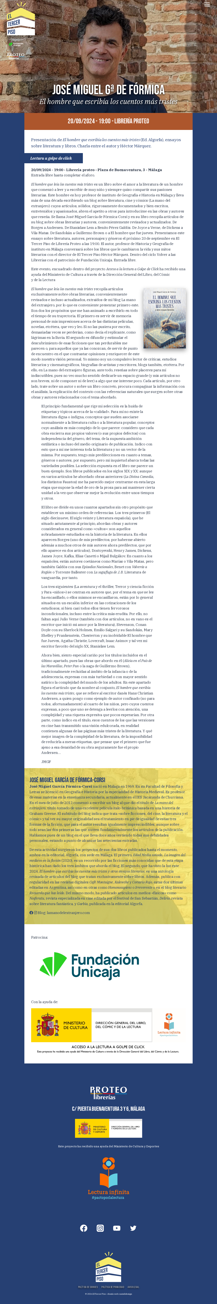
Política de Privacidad (112, 1287)
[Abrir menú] (207, 4)
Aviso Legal (133, 1287)
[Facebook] (84, 1228)
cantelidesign (125, 1294)
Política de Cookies (88, 1287)
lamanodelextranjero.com (68, 912)
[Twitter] (133, 1228)
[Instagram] (100, 1228)
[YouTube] (117, 1228)
